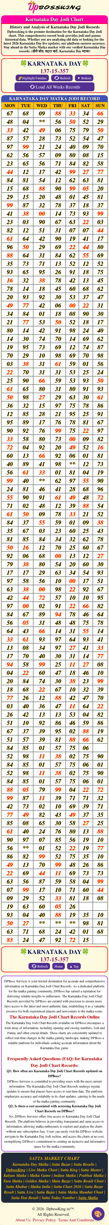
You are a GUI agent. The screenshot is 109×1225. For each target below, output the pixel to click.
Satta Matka (88, 1198)
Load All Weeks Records (58, 87)
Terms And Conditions (76, 1219)
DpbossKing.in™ (60, 1208)
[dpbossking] (54, 7)
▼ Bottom (84, 78)
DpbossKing (15, 1170)
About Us (22, 1219)
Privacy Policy (44, 1219)
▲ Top (74, 966)
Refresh (65, 78)
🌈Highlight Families (32, 78)
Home (58, 966)
